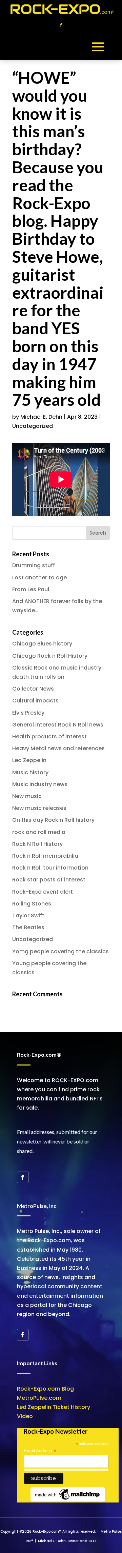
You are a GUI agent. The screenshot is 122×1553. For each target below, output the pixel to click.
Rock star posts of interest (48, 879)
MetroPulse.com (39, 1398)
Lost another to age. (40, 577)
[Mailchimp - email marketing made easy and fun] (67, 1499)
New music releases (39, 808)
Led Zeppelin (29, 760)
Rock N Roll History (37, 844)
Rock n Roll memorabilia (45, 856)
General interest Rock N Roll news (57, 725)
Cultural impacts (35, 700)
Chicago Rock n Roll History (49, 656)
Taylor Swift (28, 915)
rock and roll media (38, 832)
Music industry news (39, 784)
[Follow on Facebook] (61, 25)
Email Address (40, 1451)
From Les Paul (30, 589)
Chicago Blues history (42, 644)
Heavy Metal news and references (58, 748)
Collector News (33, 689)
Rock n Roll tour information (50, 868)
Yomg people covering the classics (60, 951)
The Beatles (28, 927)
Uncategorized (32, 426)
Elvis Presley (28, 713)
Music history (30, 772)
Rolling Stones (31, 904)
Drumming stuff (33, 565)
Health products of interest (49, 736)
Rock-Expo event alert (42, 892)
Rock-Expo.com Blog (45, 1389)
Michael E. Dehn (41, 417)
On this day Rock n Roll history (53, 820)
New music (27, 796)
